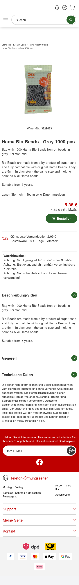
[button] (38, 89)
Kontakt (9, 531)
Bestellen (63, 218)
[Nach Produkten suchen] (71, 20)
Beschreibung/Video (19, 295)
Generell (9, 358)
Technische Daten (17, 374)
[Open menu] (5, 20)
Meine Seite (13, 520)
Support (9, 509)
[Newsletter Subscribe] (71, 450)
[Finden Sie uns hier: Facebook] (39, 462)
